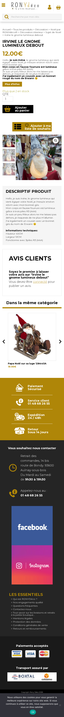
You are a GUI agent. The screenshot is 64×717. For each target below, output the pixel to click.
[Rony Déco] (25, 7)
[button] (56, 140)
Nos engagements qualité (28, 602)
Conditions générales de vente (30, 625)
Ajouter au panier (22, 109)
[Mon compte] (49, 7)
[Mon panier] (58, 7)
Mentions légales (22, 618)
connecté (40, 282)
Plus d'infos (12, 84)
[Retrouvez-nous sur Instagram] (32, 564)
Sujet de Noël (53, 32)
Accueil (6, 29)
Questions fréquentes (25, 606)
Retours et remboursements (29, 628)
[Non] (60, 705)
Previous (3, 342)
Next (60, 342)
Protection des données (27, 622)
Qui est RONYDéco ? (25, 599)
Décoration (41, 29)
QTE (5, 94)
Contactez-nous (22, 609)
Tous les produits (22, 29)
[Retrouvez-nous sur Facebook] (32, 525)
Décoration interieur (31, 32)
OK (32, 712)
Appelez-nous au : (34, 493)
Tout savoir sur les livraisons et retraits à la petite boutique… (33, 614)
